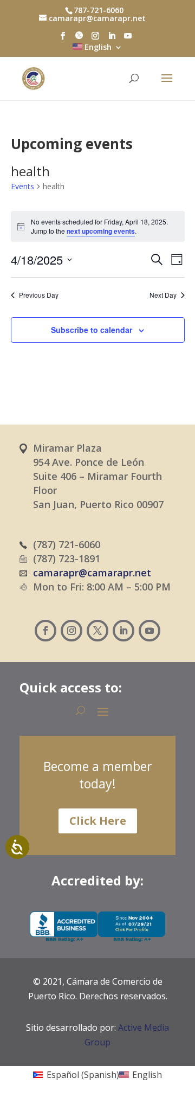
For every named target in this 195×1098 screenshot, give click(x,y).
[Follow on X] (97, 630)
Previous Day (38, 295)
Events (22, 186)
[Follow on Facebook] (45, 630)
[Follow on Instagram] (71, 630)
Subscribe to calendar (91, 329)
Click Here (97, 820)
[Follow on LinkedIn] (123, 630)
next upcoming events (101, 231)
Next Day (163, 295)
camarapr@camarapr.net (92, 572)
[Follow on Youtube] (149, 630)
